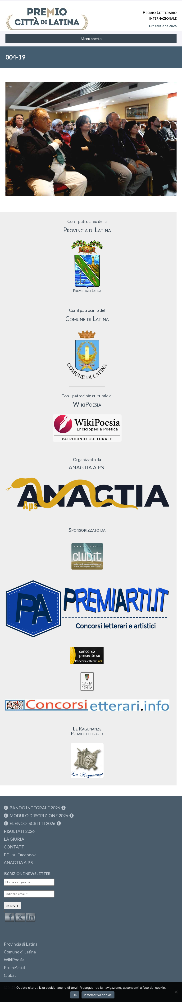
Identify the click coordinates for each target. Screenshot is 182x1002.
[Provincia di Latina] (87, 264)
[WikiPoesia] (87, 428)
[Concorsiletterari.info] (87, 712)
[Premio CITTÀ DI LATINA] (47, 14)
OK (75, 995)
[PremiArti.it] (87, 640)
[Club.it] (87, 556)
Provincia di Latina (20, 944)
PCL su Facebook (20, 854)
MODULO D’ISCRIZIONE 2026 (38, 815)
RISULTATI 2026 (19, 831)
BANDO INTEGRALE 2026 (34, 807)
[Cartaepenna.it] (87, 692)
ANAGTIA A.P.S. (19, 862)
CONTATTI (15, 846)
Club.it (10, 975)
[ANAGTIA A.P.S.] (87, 494)
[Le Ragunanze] (87, 760)
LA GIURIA (14, 839)
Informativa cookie (98, 995)
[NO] (176, 991)
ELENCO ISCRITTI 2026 (32, 823)
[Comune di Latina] (87, 355)
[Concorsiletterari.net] (87, 665)
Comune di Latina (20, 951)
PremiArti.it (14, 967)
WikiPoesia (14, 959)
